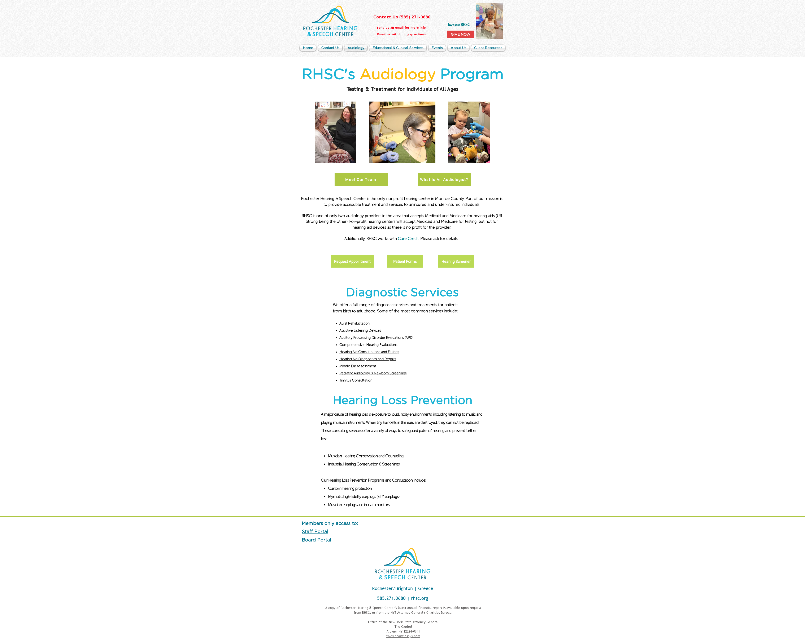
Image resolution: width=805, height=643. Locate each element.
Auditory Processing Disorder (362, 337)
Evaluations (395, 337)
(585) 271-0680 (415, 17)
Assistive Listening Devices (360, 330)
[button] (458, 48)
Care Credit (408, 238)
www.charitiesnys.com (403, 636)
